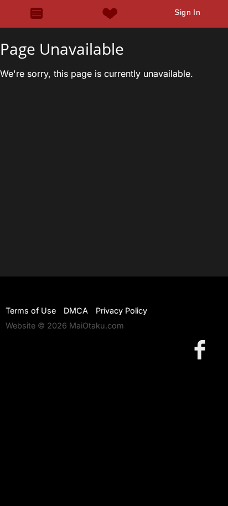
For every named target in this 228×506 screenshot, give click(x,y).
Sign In (187, 12)
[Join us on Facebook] (202, 349)
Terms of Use (31, 310)
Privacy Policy (121, 310)
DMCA (76, 310)
